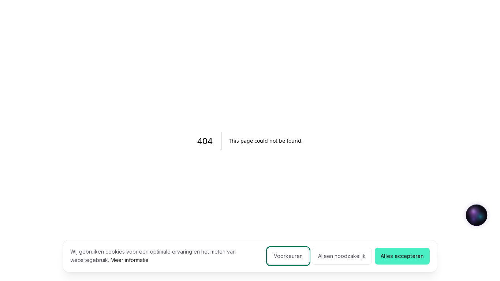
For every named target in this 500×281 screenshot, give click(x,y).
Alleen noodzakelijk (342, 256)
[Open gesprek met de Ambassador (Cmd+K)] (476, 215)
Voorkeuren (288, 256)
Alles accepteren (402, 256)
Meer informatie (130, 260)
